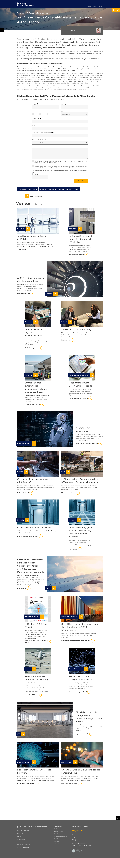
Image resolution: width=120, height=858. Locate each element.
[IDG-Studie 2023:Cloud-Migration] (38, 609)
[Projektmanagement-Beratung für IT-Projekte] (82, 368)
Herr (36, 114)
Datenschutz (56, 834)
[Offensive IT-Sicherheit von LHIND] (38, 512)
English (101, 6)
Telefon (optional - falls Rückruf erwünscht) (42, 132)
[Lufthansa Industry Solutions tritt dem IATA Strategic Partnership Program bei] (82, 464)
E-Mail (34, 125)
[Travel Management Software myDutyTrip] (38, 221)
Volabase (28, 669)
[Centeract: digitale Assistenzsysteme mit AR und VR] (38, 464)
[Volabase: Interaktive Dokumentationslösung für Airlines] (38, 661)
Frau (43, 114)
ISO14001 (84, 845)
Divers (50, 114)
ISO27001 (78, 845)
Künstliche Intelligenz (23, 443)
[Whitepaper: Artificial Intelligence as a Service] (82, 661)
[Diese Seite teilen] (118, 10)
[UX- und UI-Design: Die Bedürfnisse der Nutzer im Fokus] (82, 755)
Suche (94, 6)
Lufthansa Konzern (58, 843)
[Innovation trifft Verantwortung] (82, 314)
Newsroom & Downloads (23, 845)
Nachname (63, 104)
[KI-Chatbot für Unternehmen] (45, 429)
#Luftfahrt (43, 189)
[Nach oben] (118, 818)
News (63, 472)
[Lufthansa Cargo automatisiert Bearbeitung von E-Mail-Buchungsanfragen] (38, 368)
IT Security (20, 520)
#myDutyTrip (33, 189)
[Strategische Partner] (74, 839)
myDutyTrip (20, 229)
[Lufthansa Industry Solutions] (23, 4)
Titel (62, 111)
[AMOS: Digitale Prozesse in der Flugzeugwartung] (75, 279)
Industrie (20, 472)
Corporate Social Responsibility (60, 836)
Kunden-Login (59, 826)
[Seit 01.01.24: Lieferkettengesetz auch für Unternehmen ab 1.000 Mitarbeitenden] (82, 609)
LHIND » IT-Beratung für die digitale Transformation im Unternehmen (32, 827)
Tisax (73, 845)
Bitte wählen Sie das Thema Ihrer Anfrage (41, 140)
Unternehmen (21, 839)
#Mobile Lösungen (65, 189)
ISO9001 (90, 845)
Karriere (19, 836)
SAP (18, 734)
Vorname (34, 104)
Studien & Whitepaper (32, 616)
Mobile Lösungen (66, 762)
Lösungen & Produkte (23, 830)
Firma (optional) (36, 118)
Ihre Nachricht (35, 147)
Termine (19, 842)
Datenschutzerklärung (70, 167)
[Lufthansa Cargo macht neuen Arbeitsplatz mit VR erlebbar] (82, 221)
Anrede (34, 112)
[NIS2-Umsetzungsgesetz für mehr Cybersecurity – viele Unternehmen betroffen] (82, 512)
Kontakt (89, 6)
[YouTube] (82, 830)
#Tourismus (52, 189)
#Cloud (76, 189)
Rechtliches (56, 839)
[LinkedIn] (78, 830)
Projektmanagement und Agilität (79, 375)
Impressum (56, 841)
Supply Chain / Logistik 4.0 (69, 616)
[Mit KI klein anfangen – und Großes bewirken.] (38, 755)
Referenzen (72, 229)
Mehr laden (60, 793)
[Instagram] (74, 830)
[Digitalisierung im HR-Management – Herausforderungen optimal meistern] (45, 720)
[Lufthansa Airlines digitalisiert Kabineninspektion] (38, 314)
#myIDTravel (22, 189)
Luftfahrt (49, 294)
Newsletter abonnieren (58, 831)
